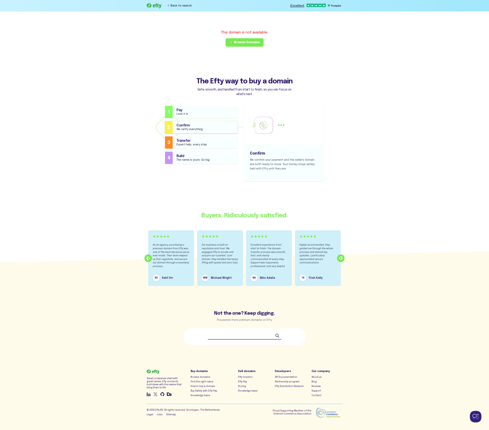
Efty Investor (245, 377)
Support (316, 391)
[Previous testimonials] (148, 258)
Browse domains (200, 377)
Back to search (181, 5)
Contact (316, 395)
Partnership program (287, 382)
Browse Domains (247, 42)
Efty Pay (242, 382)
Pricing (242, 386)
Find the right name (202, 382)
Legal (150, 415)
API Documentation (286, 377)
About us (317, 377)
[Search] (277, 335)
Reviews (316, 386)
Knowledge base (200, 395)
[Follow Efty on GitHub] (162, 394)
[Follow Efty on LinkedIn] (149, 394)
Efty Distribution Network (289, 386)
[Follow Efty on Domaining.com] (169, 394)
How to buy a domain (203, 386)
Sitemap (171, 415)
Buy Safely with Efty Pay (204, 391)
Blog (314, 382)
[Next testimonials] (341, 258)
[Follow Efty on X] (155, 394)
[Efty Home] (154, 5)
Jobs (160, 415)
